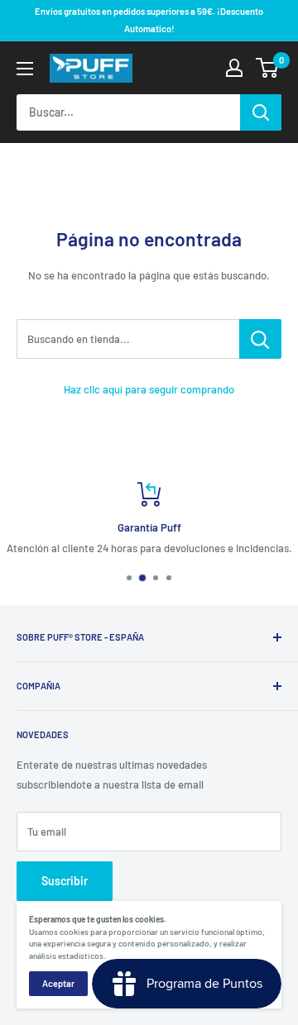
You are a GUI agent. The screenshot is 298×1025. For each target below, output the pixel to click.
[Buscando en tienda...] (260, 339)
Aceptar (58, 983)
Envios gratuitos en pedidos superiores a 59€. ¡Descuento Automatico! (149, 20)
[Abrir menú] (25, 68)
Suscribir (64, 881)
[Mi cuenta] (234, 68)
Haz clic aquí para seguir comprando (149, 389)
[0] (267, 68)
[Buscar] (260, 112)
